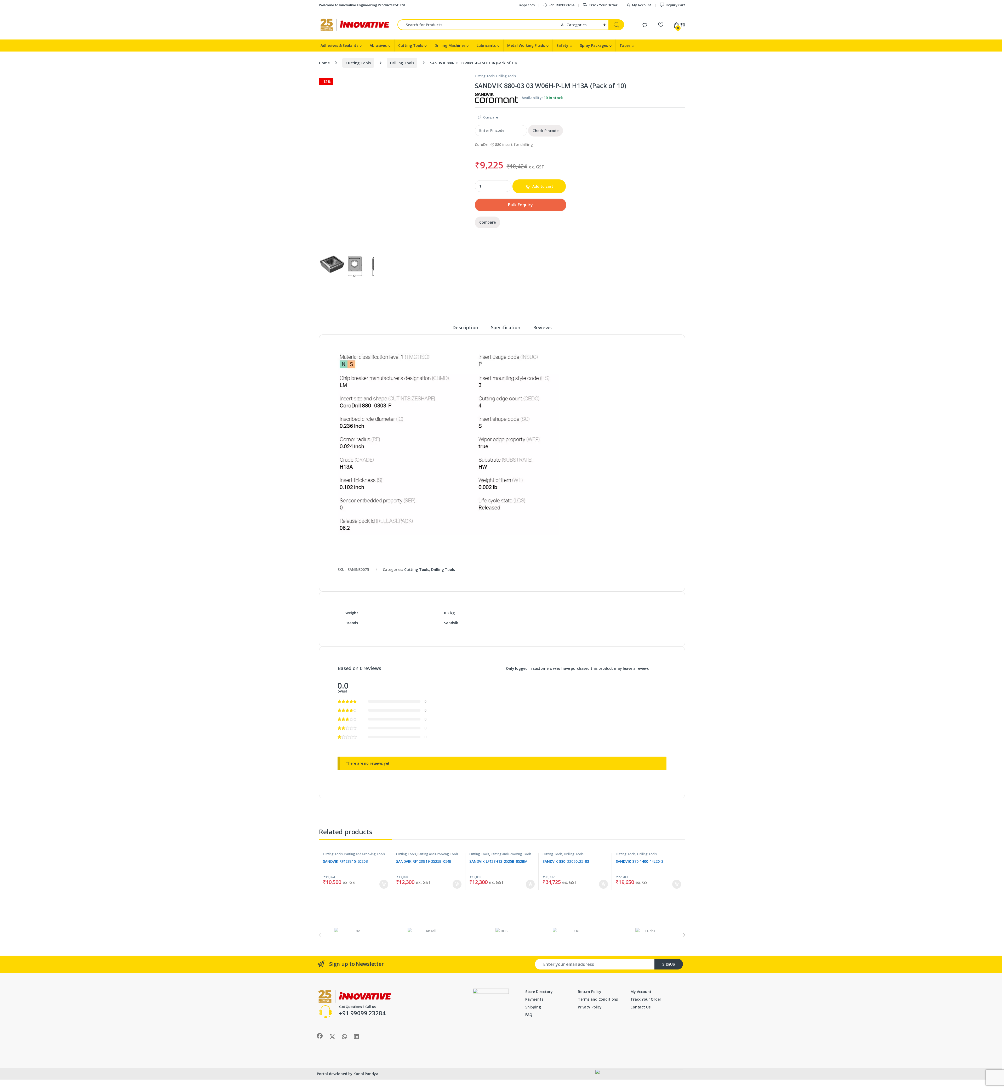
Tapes (624, 45)
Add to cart (542, 186)
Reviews (542, 328)
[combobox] (477, 24)
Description (465, 328)
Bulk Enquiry (520, 205)
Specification (505, 328)
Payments (534, 999)
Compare (490, 117)
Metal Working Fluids (526, 45)
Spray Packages (594, 45)
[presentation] (684, 935)
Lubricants (486, 45)
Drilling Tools (402, 62)
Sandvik (451, 622)
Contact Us (640, 1007)
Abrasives (378, 45)
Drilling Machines (450, 45)
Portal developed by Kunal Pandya (347, 1073)
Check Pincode (545, 130)
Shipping (533, 1007)
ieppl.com (527, 5)
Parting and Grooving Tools (364, 854)
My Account (641, 5)
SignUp (668, 964)
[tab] (465, 329)
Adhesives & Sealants (339, 45)
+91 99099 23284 (561, 5)
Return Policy (589, 991)
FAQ (528, 1014)
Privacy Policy (590, 1007)
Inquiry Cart (675, 5)
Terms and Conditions (598, 999)
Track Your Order (603, 5)
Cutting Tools (410, 45)
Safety (562, 45)
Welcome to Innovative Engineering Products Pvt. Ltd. (362, 5)
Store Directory (539, 991)
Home (324, 62)
